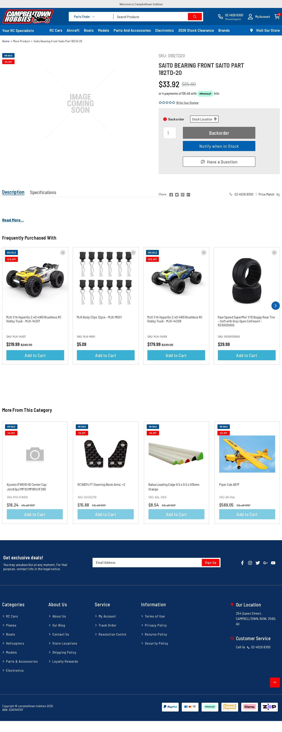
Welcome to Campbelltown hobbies (141, 4)
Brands (224, 30)
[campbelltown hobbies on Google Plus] (265, 562)
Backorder (219, 133)
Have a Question (222, 161)
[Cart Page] (277, 16)
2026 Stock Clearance (196, 30)
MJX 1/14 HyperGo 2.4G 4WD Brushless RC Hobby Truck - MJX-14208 (174, 319)
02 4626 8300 (243, 194)
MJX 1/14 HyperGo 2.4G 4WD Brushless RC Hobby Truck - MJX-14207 (33, 319)
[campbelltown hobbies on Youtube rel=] (273, 562)
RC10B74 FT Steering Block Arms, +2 (101, 484)
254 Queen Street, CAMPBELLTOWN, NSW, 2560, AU (256, 618)
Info (216, 93)
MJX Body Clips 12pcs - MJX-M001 (99, 317)
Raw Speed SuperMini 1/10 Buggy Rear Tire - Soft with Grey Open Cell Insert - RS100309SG (246, 321)
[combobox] (158, 16)
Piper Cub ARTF (229, 484)
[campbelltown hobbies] (28, 16)
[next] (275, 305)
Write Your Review (187, 102)
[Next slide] (272, 473)
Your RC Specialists (18, 30)
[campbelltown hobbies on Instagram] (250, 562)
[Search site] (195, 16)
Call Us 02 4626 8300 (253, 647)
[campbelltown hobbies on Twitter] (258, 562)
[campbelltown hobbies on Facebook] (242, 562)
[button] (259, 16)
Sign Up (211, 562)
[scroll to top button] (275, 683)
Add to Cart (35, 355)
